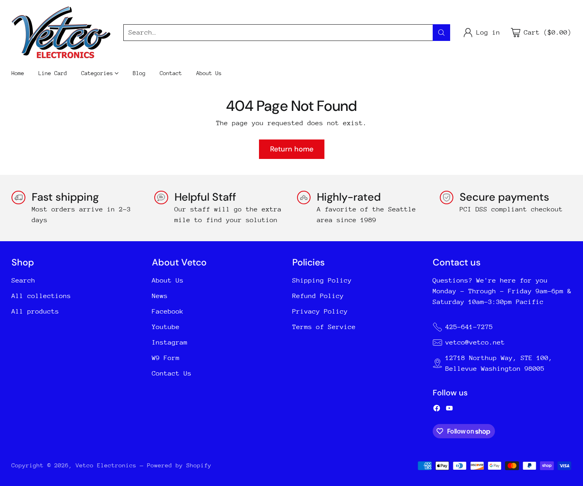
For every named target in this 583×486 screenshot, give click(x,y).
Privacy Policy (320, 311)
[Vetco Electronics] (61, 32)
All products (35, 311)
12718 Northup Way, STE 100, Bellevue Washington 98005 (498, 363)
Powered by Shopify (179, 465)
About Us (168, 280)
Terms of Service (324, 327)
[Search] (441, 32)
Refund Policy (318, 296)
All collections (41, 296)
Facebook (168, 311)
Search (23, 280)
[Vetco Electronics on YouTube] (449, 409)
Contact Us (172, 373)
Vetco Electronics (106, 465)
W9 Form (166, 358)
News (160, 296)
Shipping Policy (322, 280)
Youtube (166, 327)
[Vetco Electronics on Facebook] (436, 409)
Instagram (170, 342)
